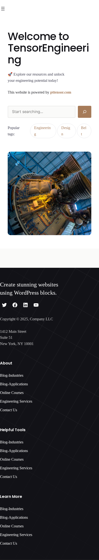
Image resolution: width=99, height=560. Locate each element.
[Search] (84, 112)
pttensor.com (60, 92)
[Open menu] (3, 9)
